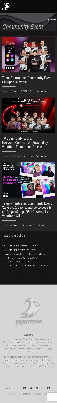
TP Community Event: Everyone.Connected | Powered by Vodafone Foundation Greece (25, 142)
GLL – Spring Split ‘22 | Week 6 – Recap (20, 245)
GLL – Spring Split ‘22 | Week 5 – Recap (20, 250)
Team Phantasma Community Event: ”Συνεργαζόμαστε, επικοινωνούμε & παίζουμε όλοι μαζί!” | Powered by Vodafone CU (27, 209)
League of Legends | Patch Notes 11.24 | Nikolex (24, 254)
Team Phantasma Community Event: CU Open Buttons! (27, 265)
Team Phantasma (38, 91)
